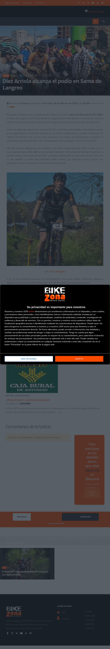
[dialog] (55, 325)
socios (31, 311)
